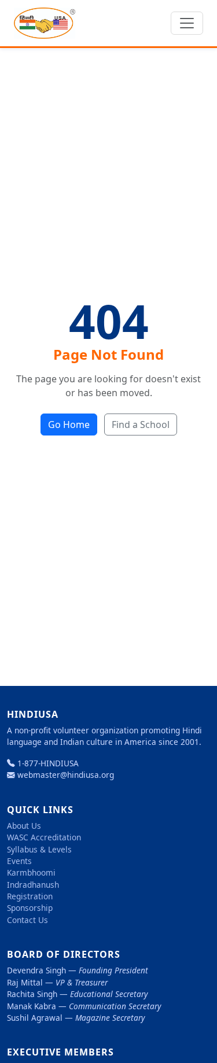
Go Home (69, 424)
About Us (24, 825)
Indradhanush (33, 884)
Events (19, 860)
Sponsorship (30, 907)
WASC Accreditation (44, 837)
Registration (30, 896)
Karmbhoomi (31, 872)
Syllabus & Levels (39, 849)
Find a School (141, 424)
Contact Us (27, 919)
